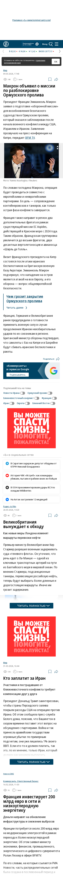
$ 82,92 (12, 51)
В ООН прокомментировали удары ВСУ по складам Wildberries (32, 489)
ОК (55, 61)
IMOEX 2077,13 (45, 51)
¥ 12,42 (32, 51)
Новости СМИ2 (8, 774)
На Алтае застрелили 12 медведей (28, 499)
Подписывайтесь (18, 374)
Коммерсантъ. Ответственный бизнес (20, 783)
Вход (44, 44)
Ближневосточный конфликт (18, 398)
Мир (5, 70)
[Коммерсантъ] (6, 44)
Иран (6, 403)
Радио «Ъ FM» (9, 506)
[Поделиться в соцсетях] (56, 79)
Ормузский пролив (37, 392)
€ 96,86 (22, 51)
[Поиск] (50, 44)
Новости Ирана (11, 392)
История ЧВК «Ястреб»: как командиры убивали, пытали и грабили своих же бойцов (33, 477)
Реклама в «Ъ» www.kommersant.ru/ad (31, 20)
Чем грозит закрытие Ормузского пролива (24, 298)
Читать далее (15, 307)
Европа (20, 403)
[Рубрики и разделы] (56, 44)
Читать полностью (31, 605)
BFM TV (30, 138)
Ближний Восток (41, 403)
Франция (46, 398)
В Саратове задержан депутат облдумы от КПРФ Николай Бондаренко (33, 465)
